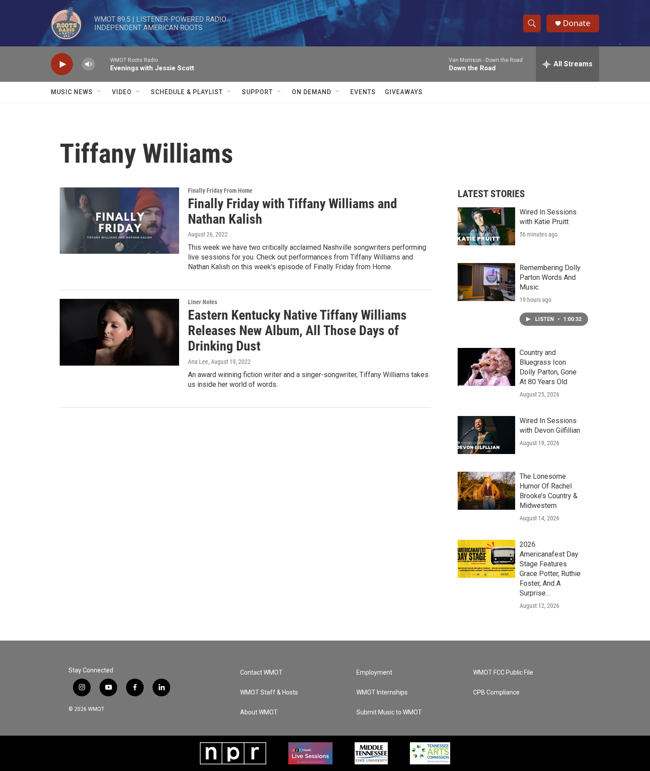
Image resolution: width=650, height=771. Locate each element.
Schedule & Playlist (187, 91)
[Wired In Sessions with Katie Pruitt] (486, 226)
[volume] (88, 64)
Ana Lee (198, 361)
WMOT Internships (382, 692)
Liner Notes (202, 301)
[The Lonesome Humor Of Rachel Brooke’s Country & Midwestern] (486, 491)
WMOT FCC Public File (503, 672)
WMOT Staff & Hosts (269, 692)
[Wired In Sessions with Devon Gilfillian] (486, 435)
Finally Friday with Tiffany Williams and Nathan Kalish (292, 211)
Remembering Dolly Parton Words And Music (550, 277)
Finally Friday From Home (220, 190)
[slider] (102, 64)
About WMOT (259, 712)
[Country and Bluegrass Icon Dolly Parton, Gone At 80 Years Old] (486, 367)
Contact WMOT (261, 672)
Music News (72, 91)
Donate (576, 23)
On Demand (311, 91)
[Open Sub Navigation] (99, 91)
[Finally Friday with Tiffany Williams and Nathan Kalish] (119, 220)
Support (257, 91)
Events (363, 91)
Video (122, 91)
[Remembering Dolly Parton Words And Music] (486, 282)
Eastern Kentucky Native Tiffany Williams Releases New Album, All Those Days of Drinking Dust (297, 330)
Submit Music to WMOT (389, 712)
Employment (374, 672)
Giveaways (404, 91)
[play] (62, 64)
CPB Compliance (496, 692)
